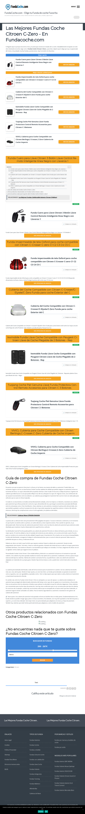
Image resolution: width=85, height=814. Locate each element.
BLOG (6, 769)
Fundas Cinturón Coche (37, 755)
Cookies (7, 745)
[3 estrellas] (34, 697)
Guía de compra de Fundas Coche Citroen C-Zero (21, 189)
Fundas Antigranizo (36, 774)
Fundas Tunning (35, 779)
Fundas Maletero (35, 784)
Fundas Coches (34, 745)
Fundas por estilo (60, 747)
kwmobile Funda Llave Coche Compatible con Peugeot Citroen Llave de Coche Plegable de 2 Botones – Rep (38, 179)
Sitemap (7, 755)
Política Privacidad (10, 750)
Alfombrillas (33, 788)
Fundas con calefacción (37, 759)
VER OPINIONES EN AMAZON (42, 235)
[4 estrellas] (44, 697)
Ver (46, 811)
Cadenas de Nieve (35, 793)
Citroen (16, 667)
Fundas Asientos (35, 740)
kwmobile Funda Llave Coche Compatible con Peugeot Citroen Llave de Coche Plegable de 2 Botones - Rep (53, 356)
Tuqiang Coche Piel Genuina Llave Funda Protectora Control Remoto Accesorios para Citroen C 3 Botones (37, 183)
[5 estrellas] (54, 697)
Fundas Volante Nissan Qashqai (64, 766)
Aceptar (41, 811)
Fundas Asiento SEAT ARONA (63, 761)
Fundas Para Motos (11, 759)
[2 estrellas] (24, 697)
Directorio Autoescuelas (12, 764)
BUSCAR (42, 660)
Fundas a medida (35, 750)
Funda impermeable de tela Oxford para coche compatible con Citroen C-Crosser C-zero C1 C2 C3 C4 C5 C (39, 171)
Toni (36, 682)
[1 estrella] (14, 697)
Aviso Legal (8, 740)
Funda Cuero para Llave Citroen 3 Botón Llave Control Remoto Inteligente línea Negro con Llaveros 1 (38, 169)
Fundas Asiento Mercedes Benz (64, 790)
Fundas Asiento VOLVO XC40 (63, 771)
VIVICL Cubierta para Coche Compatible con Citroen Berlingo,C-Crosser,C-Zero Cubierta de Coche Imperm (37, 186)
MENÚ (73, 7)
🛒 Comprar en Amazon (69, 224)
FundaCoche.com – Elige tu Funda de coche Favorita (31, 12)
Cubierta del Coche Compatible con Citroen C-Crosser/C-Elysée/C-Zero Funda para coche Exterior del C (39, 175)
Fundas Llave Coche (36, 764)
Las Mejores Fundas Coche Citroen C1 (22, 720)
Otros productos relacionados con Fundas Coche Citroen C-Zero (25, 192)
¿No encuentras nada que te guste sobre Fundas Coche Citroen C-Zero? (28, 194)
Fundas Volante (34, 769)
